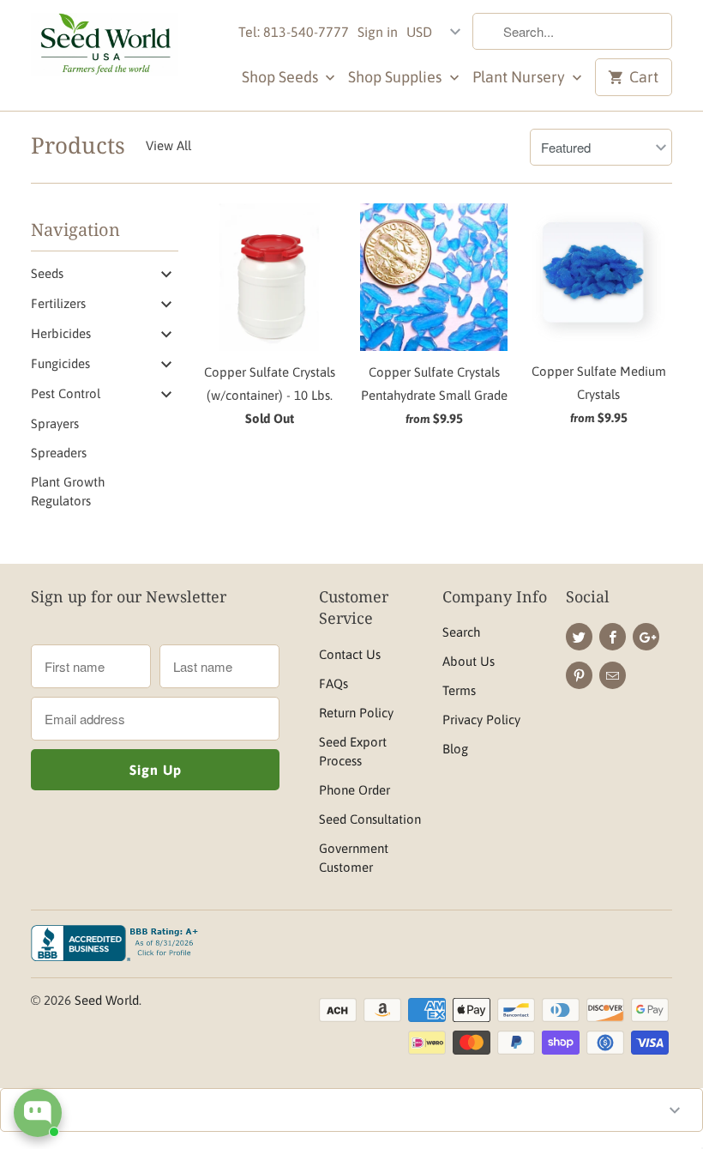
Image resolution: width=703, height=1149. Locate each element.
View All (168, 145)
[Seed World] (104, 48)
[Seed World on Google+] (646, 636)
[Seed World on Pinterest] (579, 675)
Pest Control (65, 393)
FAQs (333, 683)
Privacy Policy (481, 719)
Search (461, 632)
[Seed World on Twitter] (579, 636)
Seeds (47, 273)
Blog (455, 748)
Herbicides (61, 333)
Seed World (107, 1000)
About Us (468, 661)
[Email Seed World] (612, 675)
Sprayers (55, 423)
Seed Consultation (370, 819)
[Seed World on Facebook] (612, 636)
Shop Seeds (281, 77)
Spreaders (59, 452)
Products (78, 145)
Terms (459, 690)
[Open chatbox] (38, 1113)
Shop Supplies (396, 77)
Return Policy (356, 712)
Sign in (378, 31)
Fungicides (60, 363)
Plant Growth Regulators (68, 491)
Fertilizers (58, 303)
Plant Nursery (520, 77)
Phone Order (354, 790)
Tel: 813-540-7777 (293, 31)
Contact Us (350, 654)
